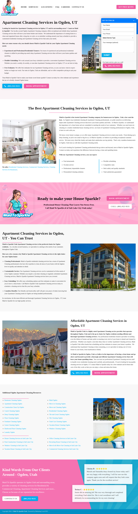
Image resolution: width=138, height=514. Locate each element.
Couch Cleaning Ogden (12, 411)
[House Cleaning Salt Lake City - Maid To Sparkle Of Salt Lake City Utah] (10, 8)
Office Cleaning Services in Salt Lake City (62, 438)
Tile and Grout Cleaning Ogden (59, 414)
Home (24, 7)
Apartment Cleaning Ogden (13, 404)
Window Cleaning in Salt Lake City (15, 445)
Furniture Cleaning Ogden (12, 421)
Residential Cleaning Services (18, 167)
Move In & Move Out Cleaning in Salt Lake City (65, 445)
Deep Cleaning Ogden (11, 414)
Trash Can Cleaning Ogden (58, 421)
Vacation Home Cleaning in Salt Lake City (18, 449)
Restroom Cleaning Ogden (13, 400)
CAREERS (65, 7)
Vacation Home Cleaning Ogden (59, 425)
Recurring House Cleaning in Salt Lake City (63, 442)
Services (33, 7)
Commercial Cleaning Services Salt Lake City (63, 449)
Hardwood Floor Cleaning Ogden (15, 428)
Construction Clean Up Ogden (14, 407)
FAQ (57, 7)
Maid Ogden (53, 400)
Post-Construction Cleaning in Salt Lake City (18, 442)
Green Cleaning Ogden (11, 425)
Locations (46, 7)
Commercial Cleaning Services (39, 167)
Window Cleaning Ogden (57, 428)
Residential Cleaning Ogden (58, 411)
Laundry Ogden (9, 432)
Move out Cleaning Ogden (57, 407)
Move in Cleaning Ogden (57, 404)
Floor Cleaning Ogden (11, 418)
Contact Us (78, 7)
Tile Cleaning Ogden (56, 418)
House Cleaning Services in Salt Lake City (18, 438)
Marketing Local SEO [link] (41, 511)
